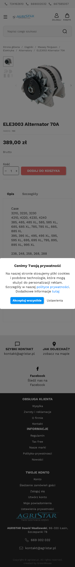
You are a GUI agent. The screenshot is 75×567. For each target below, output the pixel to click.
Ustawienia (55, 300)
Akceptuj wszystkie (27, 300)
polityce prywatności (53, 287)
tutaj (55, 291)
